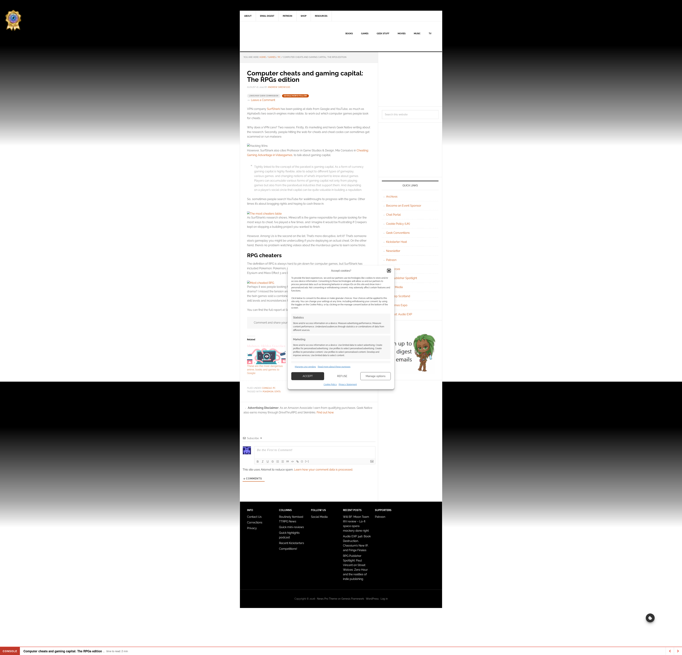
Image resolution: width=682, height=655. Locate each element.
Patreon (391, 260)
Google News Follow (295, 96)
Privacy (252, 528)
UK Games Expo (396, 305)
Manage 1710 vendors (305, 366)
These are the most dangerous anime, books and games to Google (265, 370)
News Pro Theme (327, 598)
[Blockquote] (287, 461)
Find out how (325, 412)
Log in (384, 598)
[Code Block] (292, 461)
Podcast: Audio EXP (399, 314)
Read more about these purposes (334, 366)
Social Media (394, 287)
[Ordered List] (277, 461)
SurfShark (273, 109)
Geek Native (270, 36)
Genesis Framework (352, 598)
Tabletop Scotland (398, 296)
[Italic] (262, 461)
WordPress (372, 598)
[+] (307, 461)
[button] (389, 270)
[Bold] (257, 461)
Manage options (375, 376)
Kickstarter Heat (396, 242)
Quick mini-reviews (291, 527)
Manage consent (650, 617)
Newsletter (393, 251)
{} (302, 461)
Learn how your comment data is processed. (323, 469)
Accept (308, 376)
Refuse (342, 376)
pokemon (268, 391)
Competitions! (288, 548)
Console (267, 388)
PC (274, 388)
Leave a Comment (263, 100)
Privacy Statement (348, 384)
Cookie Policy (330, 384)
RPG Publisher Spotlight (401, 278)
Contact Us (254, 516)
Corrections (254, 522)
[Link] (297, 461)
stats (277, 391)
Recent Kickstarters (292, 543)
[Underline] (267, 461)
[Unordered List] (282, 461)
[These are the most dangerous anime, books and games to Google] (266, 354)
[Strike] (272, 461)
